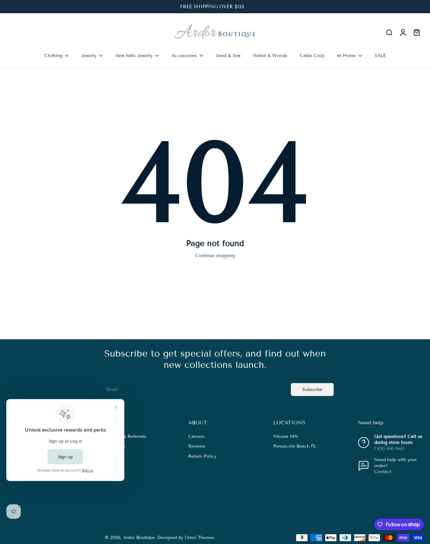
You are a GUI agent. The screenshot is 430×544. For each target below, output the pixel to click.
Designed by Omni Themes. (186, 537)
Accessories (184, 55)
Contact (382, 472)
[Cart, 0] (417, 32)
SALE (380, 55)
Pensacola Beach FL (294, 446)
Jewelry (89, 55)
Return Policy (202, 456)
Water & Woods (270, 55)
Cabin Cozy (312, 55)
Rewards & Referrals (125, 436)
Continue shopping (215, 255)
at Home (346, 55)
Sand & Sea (228, 55)
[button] (136, 423)
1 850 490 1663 (389, 448)
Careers (196, 436)
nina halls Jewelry (134, 55)
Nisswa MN (285, 436)
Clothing (53, 55)
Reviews (196, 446)
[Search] (389, 32)
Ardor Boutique (139, 537)
